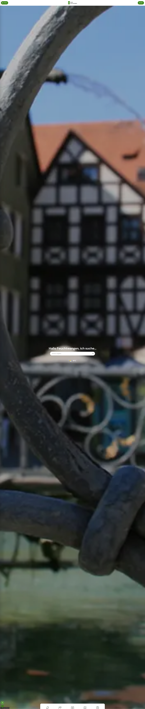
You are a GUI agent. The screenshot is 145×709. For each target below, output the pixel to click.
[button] (2, 706)
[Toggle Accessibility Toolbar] (2, 702)
